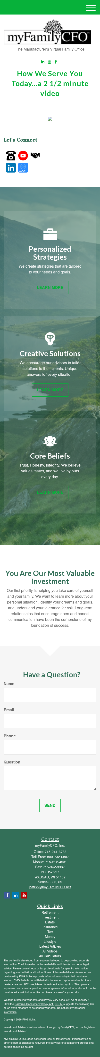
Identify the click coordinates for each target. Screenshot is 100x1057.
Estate (50, 922)
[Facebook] (56, 62)
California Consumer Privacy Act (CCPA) (39, 1004)
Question (12, 762)
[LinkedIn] (42, 62)
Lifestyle (50, 941)
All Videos (50, 951)
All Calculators (50, 955)
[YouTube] (49, 62)
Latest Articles (50, 946)
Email (9, 709)
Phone (10, 736)
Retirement (50, 912)
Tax (50, 931)
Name (9, 683)
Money (50, 936)
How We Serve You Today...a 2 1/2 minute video (50, 83)
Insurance (50, 926)
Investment (50, 917)
